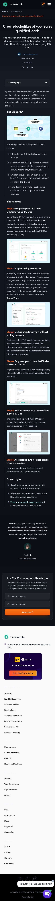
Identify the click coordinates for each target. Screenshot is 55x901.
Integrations (9, 815)
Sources (8, 693)
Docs (6, 821)
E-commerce (10, 747)
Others (7, 795)
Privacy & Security (12, 732)
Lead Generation (11, 752)
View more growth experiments (25, 502)
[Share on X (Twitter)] (23, 67)
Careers (8, 858)
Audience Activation (13, 715)
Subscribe (26, 612)
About (7, 846)
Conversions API (11, 726)
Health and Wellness (13, 764)
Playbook (8, 826)
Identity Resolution (12, 699)
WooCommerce (11, 784)
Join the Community (23, 673)
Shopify (7, 778)
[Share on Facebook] (27, 67)
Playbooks (15, 11)
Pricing (7, 852)
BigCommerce (10, 789)
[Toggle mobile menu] (49, 4)
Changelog (9, 832)
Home (5, 11)
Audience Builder (11, 704)
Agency (7, 758)
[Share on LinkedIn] (31, 67)
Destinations (9, 710)
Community (9, 863)
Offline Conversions (13, 721)
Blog (6, 809)
